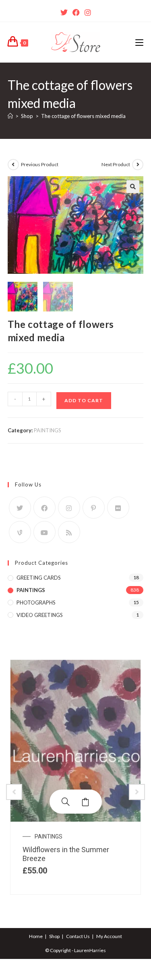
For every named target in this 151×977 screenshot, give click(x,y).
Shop (54, 936)
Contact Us (78, 936)
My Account (109, 936)
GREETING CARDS (39, 577)
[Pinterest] (94, 508)
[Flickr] (118, 508)
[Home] (10, 116)
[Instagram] (87, 12)
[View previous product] (13, 164)
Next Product (115, 164)
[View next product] (137, 164)
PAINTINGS (47, 430)
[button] (132, 186)
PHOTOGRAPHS (36, 602)
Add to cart (83, 400)
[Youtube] (44, 532)
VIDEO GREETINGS (40, 615)
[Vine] (20, 532)
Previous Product (39, 164)
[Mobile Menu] (139, 42)
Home (36, 936)
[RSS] (69, 532)
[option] (75, 777)
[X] (64, 12)
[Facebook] (76, 12)
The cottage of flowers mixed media (83, 116)
